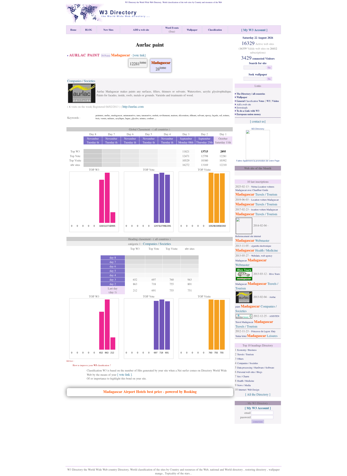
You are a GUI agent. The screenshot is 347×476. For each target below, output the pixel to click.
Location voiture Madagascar (265, 199)
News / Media (244, 385)
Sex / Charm (243, 376)
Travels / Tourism (266, 194)
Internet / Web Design (249, 389)
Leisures (272, 336)
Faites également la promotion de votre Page (258, 160)
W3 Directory (257, 129)
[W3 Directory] (258, 158)
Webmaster (262, 240)
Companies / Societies (81, 81)
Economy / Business (247, 349)
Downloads (242, 107)
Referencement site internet (248, 236)
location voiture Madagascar (264, 209)
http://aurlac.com (133, 106)
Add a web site (243, 104)
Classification (250, 101)
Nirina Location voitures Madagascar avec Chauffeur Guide (254, 188)
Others (240, 358)
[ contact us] (257, 121)
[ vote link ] (124, 374)
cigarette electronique (261, 245)
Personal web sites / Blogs (249, 371)
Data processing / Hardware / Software (255, 367)
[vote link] (139, 55)
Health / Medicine (266, 250)
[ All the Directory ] (257, 394)
